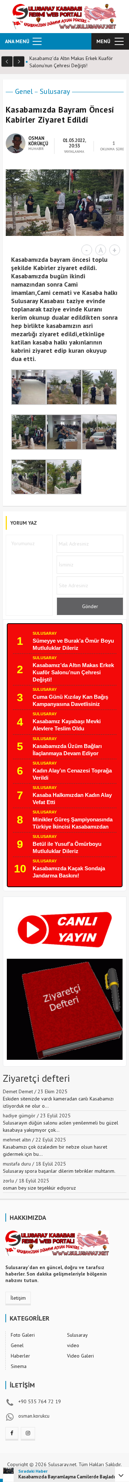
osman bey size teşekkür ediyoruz (39, 1188)
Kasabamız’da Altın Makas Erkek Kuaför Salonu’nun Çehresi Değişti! (73, 672)
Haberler (20, 1356)
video (73, 1345)
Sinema (19, 1366)
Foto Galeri (23, 1335)
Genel (24, 91)
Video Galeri (80, 1356)
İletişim (18, 1298)
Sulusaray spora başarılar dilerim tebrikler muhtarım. (59, 1171)
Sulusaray (55, 91)
